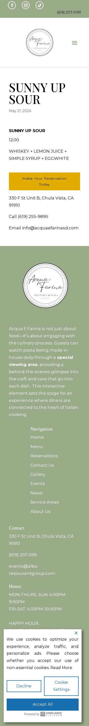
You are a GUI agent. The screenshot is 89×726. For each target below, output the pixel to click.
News (36, 492)
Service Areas (44, 502)
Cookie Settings (61, 686)
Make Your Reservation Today (44, 181)
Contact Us (42, 465)
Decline (23, 686)
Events (37, 483)
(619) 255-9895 (33, 216)
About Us (40, 511)
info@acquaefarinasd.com (50, 227)
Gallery (37, 474)
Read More (61, 667)
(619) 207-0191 (23, 554)
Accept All (43, 704)
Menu (36, 446)
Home (37, 437)
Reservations (44, 455)
